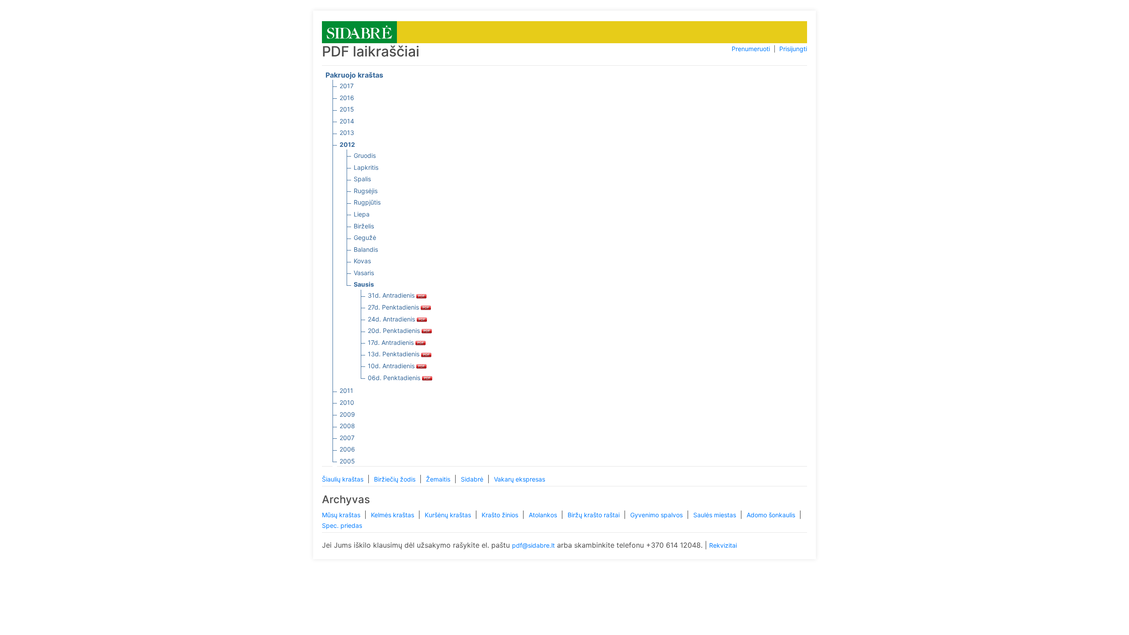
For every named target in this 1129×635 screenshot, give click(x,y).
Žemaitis (439, 479)
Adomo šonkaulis (772, 515)
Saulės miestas (715, 515)
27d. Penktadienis (394, 307)
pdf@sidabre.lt (533, 545)
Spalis (362, 179)
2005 (347, 461)
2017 (347, 86)
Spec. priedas (342, 525)
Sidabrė (473, 479)
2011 (346, 390)
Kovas (362, 261)
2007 (347, 437)
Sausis (364, 284)
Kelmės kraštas (393, 515)
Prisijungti (793, 48)
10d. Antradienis (392, 366)
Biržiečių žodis (395, 479)
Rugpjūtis (367, 202)
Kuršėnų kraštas (449, 515)
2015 (347, 109)
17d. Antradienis (391, 342)
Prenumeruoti (751, 48)
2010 (347, 402)
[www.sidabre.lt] (359, 31)
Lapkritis (366, 167)
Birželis (364, 226)
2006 (347, 449)
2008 (347, 426)
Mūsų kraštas (342, 515)
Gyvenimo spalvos (657, 515)
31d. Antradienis (392, 295)
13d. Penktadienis (394, 354)
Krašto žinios (501, 515)
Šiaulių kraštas (343, 479)
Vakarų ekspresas (519, 479)
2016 (347, 97)
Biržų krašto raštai (594, 515)
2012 (347, 144)
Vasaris (364, 272)
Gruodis (365, 155)
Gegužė (365, 237)
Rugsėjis (366, 190)
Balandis (366, 249)
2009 (347, 414)
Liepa (362, 214)
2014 (347, 121)
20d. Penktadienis (395, 330)
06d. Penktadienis (395, 377)
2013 (347, 132)
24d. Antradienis (392, 319)
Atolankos (544, 515)
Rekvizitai (723, 545)
